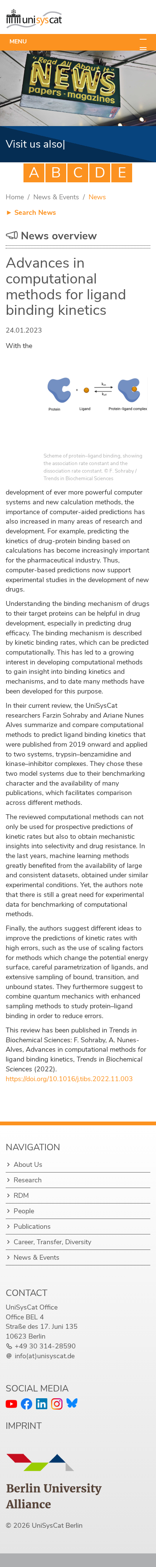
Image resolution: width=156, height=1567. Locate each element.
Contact (26, 1293)
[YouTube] (11, 1404)
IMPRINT (24, 1426)
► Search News (31, 212)
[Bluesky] (72, 1403)
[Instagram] (56, 1404)
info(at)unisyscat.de (45, 1356)
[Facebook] (26, 1404)
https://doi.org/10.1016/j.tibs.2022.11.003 (69, 1078)
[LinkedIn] (41, 1403)
